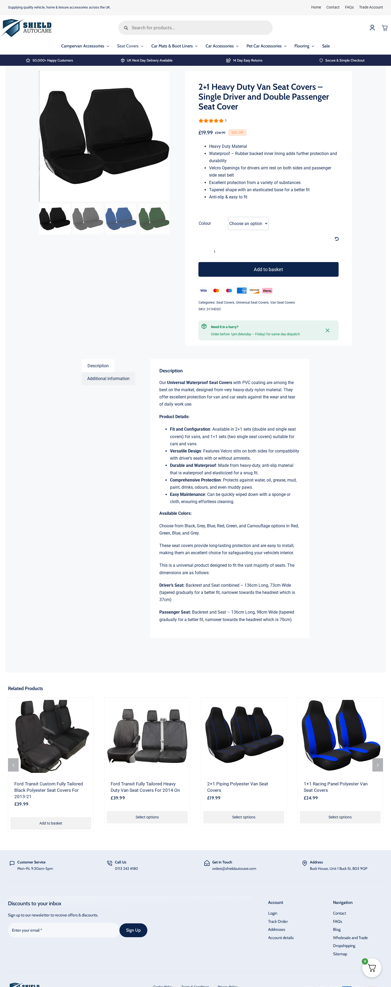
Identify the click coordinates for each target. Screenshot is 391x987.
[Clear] (337, 239)
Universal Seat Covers (252, 302)
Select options (147, 817)
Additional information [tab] (108, 378)
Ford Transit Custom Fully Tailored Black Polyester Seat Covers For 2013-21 (48, 790)
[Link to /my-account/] (372, 28)
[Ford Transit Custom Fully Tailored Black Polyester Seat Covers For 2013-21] (50, 736)
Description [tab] (98, 365)
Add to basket (268, 269)
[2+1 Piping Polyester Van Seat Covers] (243, 736)
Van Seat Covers (282, 302)
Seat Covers (225, 302)
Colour (205, 223)
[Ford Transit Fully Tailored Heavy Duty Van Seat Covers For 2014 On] (147, 736)
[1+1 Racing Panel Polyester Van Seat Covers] (340, 736)
